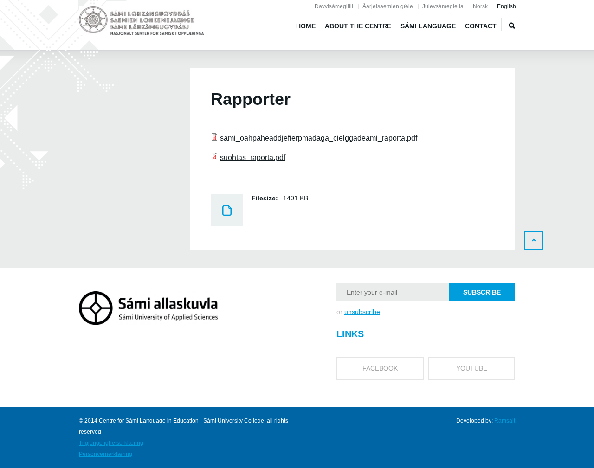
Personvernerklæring (105, 454)
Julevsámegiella (443, 6)
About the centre (358, 26)
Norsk (480, 6)
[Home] (141, 22)
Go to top (533, 240)
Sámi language (428, 26)
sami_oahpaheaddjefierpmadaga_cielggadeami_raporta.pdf (318, 138)
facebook (380, 368)
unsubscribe (362, 311)
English (506, 6)
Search (512, 25)
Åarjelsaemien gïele (387, 6)
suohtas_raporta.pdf (252, 157)
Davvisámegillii (334, 6)
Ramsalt (504, 420)
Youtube (471, 368)
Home (306, 26)
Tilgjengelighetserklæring (111, 443)
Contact (481, 26)
